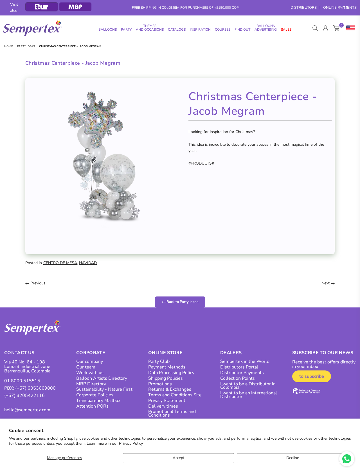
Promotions (160, 384)
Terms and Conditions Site (175, 395)
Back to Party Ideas (182, 301)
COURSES (222, 29)
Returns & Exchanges (169, 389)
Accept (178, 457)
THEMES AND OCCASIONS (150, 28)
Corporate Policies (94, 395)
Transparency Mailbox (98, 400)
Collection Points (237, 378)
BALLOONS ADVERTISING (266, 28)
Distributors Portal (239, 367)
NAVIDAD (88, 263)
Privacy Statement (166, 400)
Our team (85, 367)
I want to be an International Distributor (248, 395)
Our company (89, 361)
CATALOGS (177, 29)
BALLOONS (107, 29)
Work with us (90, 373)
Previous (37, 283)
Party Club (159, 361)
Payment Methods (166, 367)
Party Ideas (26, 46)
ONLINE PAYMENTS (340, 7)
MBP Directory (91, 384)
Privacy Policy (131, 443)
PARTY (126, 29)
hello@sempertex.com (27, 410)
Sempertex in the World (244, 361)
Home (8, 46)
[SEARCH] (315, 28)
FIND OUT (242, 29)
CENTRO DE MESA (60, 263)
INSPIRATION (200, 29)
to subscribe (311, 376)
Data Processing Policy (171, 373)
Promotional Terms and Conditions (172, 413)
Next (326, 283)
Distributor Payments (242, 373)
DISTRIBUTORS (304, 7)
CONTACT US (19, 353)
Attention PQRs (92, 406)
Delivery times (163, 406)
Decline (292, 457)
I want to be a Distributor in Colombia (248, 386)
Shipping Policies (165, 378)
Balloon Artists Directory (101, 378)
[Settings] (349, 28)
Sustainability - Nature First (104, 389)
